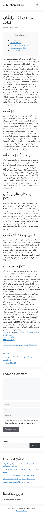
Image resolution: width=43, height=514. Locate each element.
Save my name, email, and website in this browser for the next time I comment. (22, 421)
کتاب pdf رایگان (8, 337)
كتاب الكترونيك (11, 363)
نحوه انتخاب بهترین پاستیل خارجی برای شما (18, 475)
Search (6, 442)
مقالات (8, 354)
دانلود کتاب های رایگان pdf (19, 45)
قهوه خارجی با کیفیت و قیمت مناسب (16, 482)
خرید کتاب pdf (15, 50)
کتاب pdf (13, 40)
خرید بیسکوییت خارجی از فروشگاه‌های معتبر (19, 479)
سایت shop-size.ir (13, 4)
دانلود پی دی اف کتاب (18, 48)
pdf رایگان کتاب (8, 340)
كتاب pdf (6, 342)
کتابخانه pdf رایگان (16, 43)
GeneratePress (21, 511)
